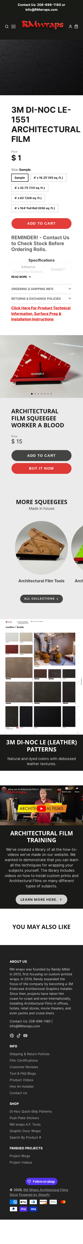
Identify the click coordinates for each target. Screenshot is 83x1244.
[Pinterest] (12, 1035)
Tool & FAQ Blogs (23, 1073)
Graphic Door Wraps (25, 1131)
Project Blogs (20, 1156)
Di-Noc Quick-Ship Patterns (31, 1111)
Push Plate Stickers (24, 1118)
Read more (19, 276)
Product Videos (21, 1080)
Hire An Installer (22, 1086)
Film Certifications (24, 1060)
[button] (30, 91)
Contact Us (18, 1093)
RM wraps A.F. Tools (25, 1124)
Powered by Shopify (34, 1195)
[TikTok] (19, 1035)
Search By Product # (25, 1137)
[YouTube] (25, 1035)
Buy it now (41, 468)
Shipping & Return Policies (30, 1054)
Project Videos (21, 1162)
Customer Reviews (24, 1067)
